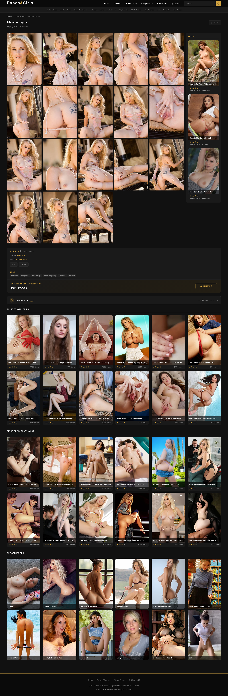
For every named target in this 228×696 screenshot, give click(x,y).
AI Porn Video (52, 10)
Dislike (23, 265)
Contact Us (162, 3)
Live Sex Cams (65, 10)
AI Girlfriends (111, 10)
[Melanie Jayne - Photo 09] (166, 112)
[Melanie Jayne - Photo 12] (95, 164)
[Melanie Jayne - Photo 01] (60, 59)
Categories (146, 3)
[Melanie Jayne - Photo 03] (131, 59)
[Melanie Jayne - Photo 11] (60, 164)
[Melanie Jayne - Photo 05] (24, 112)
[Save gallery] (215, 43)
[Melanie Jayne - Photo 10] (24, 164)
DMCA (90, 680)
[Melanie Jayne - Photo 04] (166, 59)
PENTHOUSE (20, 16)
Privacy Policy (119, 680)
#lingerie (24, 276)
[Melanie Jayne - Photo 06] (60, 112)
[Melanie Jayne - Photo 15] (24, 217)
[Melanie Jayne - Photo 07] (95, 112)
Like (13, 265)
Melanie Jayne (21, 260)
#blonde (14, 276)
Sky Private (123, 10)
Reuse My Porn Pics (81, 10)
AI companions (98, 10)
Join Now (205, 286)
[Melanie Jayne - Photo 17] (95, 217)
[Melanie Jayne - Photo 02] (95, 59)
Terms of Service (103, 680)
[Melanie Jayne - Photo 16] (60, 217)
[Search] (218, 3)
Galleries (118, 3)
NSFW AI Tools (136, 10)
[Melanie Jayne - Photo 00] (24, 59)
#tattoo (62, 276)
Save (216, 23)
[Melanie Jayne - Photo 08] (131, 112)
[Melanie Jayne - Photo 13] (131, 164)
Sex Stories (149, 10)
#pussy (72, 276)
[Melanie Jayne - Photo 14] (166, 164)
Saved (177, 4)
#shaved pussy (50, 276)
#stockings (36, 276)
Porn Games (178, 10)
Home (106, 3)
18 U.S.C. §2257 (134, 680)
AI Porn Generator (163, 10)
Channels (130, 3)
